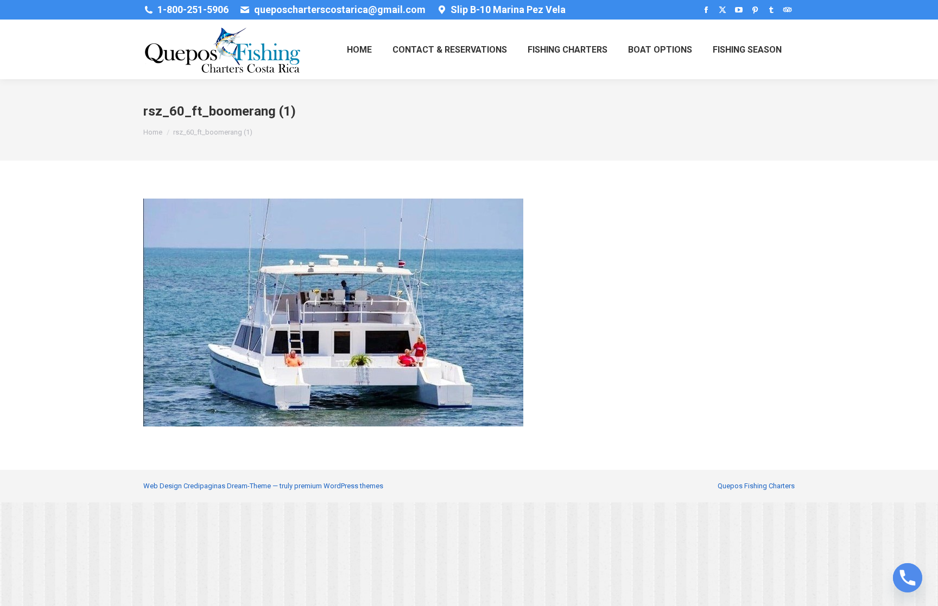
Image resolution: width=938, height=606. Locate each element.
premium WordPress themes (338, 486)
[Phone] (907, 577)
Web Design (162, 486)
